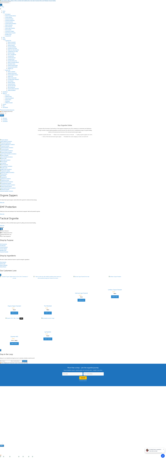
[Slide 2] (1, 227)
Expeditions (5, 92)
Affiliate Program (9, 103)
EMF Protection (8, 26)
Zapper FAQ (10, 76)
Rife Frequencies (11, 87)
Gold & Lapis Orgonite (10, 28)
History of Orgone (12, 44)
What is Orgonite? (12, 42)
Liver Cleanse (10, 81)
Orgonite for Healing (9, 31)
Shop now (2, 202)
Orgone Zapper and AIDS (13, 89)
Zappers (4, 412)
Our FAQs (7, 95)
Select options (14, 343)
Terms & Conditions (9, 98)
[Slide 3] (3, 227)
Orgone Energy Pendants (10, 23)
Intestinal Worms (11, 84)
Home (4, 11)
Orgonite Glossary (12, 58)
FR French (5, 118)
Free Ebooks (5, 107)
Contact (4, 104)
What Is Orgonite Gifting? (13, 62)
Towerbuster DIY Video (13, 51)
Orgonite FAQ (11, 56)
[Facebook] (1, 443)
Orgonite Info (8, 40)
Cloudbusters (5, 407)
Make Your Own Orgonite (13, 50)
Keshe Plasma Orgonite (10, 33)
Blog (4, 106)
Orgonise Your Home (12, 48)
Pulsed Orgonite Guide (13, 65)
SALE (4, 37)
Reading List (10, 68)
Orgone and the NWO (12, 67)
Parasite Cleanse (11, 82)
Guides (4, 39)
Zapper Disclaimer (11, 90)
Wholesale (7, 101)
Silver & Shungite (9, 25)
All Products (8, 14)
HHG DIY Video (11, 53)
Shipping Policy (8, 96)
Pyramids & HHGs (6, 410)
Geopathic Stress (11, 64)
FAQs (4, 428)
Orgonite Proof (11, 59)
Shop (4, 13)
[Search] (1, 5)
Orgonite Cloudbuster (10, 20)
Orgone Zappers (8, 17)
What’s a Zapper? (11, 72)
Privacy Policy (8, 99)
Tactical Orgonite (9, 22)
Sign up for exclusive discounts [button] (7, 110)
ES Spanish (5, 120)
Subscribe (25, 361)
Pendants (4, 408)
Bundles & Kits (8, 34)
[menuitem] (84, 118)
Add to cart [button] (14, 313)
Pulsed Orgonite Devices (10, 16)
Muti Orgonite (8, 30)
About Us (5, 93)
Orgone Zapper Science (13, 75)
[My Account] (1, 7)
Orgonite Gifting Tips (12, 61)
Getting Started (11, 45)
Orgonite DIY (8, 36)
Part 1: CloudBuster (12, 54)
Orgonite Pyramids (9, 19)
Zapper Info (7, 70)
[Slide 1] (0, 227)
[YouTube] (2, 443)
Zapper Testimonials (12, 78)
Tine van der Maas (12, 85)
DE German (5, 121)
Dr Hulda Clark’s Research (13, 79)
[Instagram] (4, 443)
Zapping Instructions (12, 73)
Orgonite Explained (12, 47)
